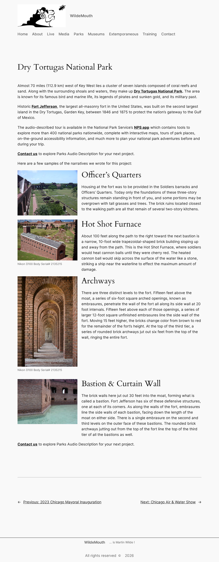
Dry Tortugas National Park (158, 91)
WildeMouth (81, 15)
